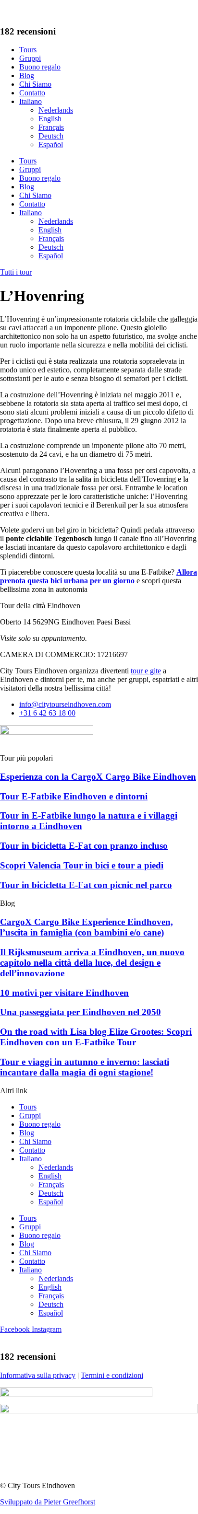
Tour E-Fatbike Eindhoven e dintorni (74, 796)
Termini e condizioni (112, 1375)
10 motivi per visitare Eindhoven (64, 993)
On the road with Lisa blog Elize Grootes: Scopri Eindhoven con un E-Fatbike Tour (96, 1037)
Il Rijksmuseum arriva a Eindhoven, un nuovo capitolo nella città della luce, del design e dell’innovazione (92, 962)
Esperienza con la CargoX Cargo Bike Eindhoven (98, 777)
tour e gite (146, 671)
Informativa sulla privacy (37, 1375)
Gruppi (30, 58)
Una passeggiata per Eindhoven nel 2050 (80, 1012)
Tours (28, 50)
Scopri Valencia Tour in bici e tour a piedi (81, 865)
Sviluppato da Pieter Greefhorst (47, 1502)
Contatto (32, 93)
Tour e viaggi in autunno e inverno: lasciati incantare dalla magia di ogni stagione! (84, 1067)
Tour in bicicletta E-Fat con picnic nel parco (86, 885)
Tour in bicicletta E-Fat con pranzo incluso (84, 846)
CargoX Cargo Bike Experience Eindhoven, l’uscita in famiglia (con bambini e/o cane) (86, 927)
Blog (26, 75)
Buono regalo (40, 67)
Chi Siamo (35, 84)
